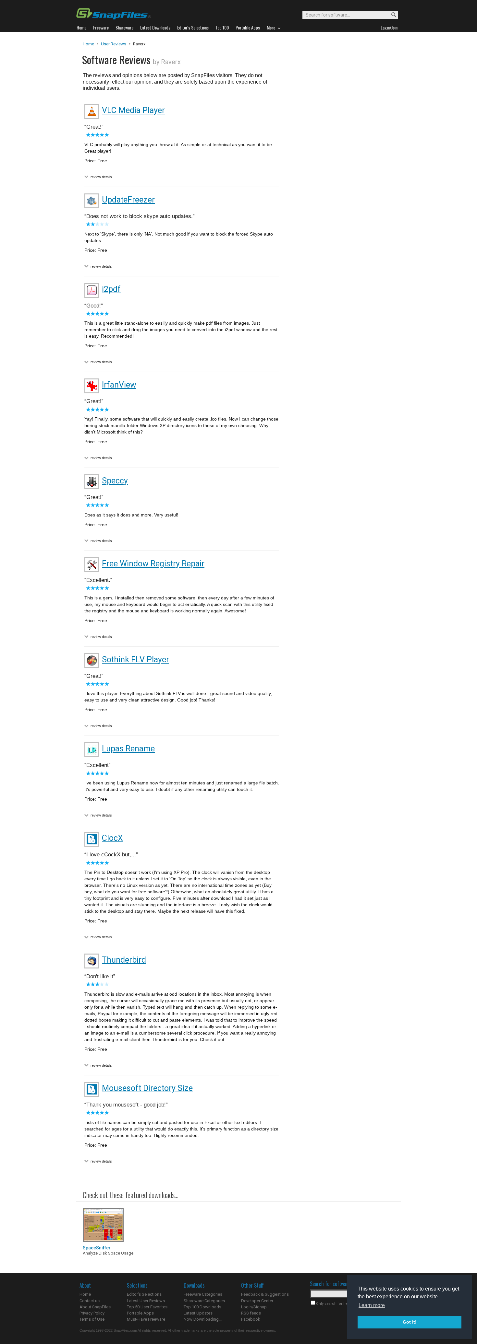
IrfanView (119, 384)
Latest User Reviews (146, 1300)
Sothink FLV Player (135, 659)
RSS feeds (251, 1313)
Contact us (90, 1300)
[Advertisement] (339, 172)
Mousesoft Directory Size (147, 1088)
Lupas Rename (128, 748)
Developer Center (257, 1300)
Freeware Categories (203, 1294)
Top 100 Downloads (202, 1306)
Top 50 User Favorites (147, 1306)
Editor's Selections (144, 1294)
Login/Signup (254, 1306)
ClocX (112, 838)
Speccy (115, 480)
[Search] (391, 15)
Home (88, 43)
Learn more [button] (372, 1305)
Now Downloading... (203, 1319)
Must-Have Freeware (146, 1319)
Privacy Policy (92, 1313)
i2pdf (111, 289)
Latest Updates (198, 1313)
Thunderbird (124, 960)
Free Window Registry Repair (153, 563)
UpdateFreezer (128, 199)
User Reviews (113, 43)
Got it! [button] (410, 1322)
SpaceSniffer (97, 1247)
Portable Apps (140, 1313)
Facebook (250, 1319)
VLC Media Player (133, 110)
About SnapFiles (95, 1306)
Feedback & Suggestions (265, 1294)
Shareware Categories (204, 1300)
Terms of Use (92, 1319)
